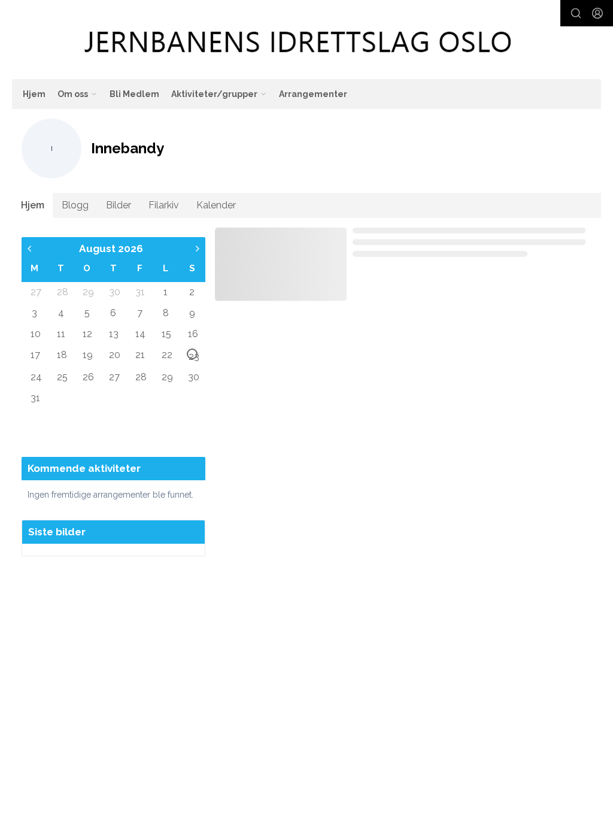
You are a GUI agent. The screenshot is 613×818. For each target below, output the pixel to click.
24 (35, 376)
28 (61, 291)
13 (114, 333)
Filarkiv (163, 205)
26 (87, 376)
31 (140, 291)
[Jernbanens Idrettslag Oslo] (298, 41)
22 (166, 354)
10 (35, 333)
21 (140, 354)
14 (140, 333)
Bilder (118, 205)
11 (61, 333)
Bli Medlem (134, 94)
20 (114, 354)
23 (193, 355)
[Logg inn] (597, 13)
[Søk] (576, 13)
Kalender (216, 205)
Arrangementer (313, 94)
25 (61, 376)
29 (87, 291)
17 (35, 354)
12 (87, 333)
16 (193, 333)
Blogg (75, 205)
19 (87, 354)
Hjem (34, 94)
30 (114, 291)
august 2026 (111, 249)
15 (166, 333)
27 (35, 291)
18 (61, 354)
